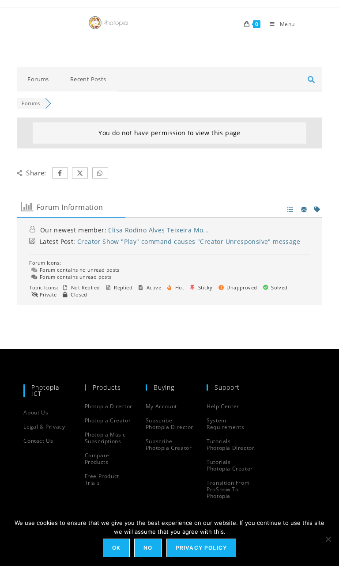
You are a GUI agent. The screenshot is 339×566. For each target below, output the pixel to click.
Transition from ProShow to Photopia (228, 489)
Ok (116, 547)
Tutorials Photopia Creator (230, 465)
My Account (161, 406)
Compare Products (97, 459)
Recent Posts (88, 79)
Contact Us (38, 440)
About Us (35, 412)
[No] (328, 539)
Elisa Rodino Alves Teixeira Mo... (158, 230)
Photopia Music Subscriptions (105, 438)
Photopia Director (108, 406)
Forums (38, 79)
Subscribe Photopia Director (169, 424)
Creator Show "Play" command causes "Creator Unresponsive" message (188, 241)
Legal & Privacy (44, 426)
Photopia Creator (108, 420)
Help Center (223, 406)
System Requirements (225, 424)
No (147, 547)
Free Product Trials (102, 479)
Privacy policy (201, 547)
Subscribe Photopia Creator (169, 444)
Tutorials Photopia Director (230, 444)
